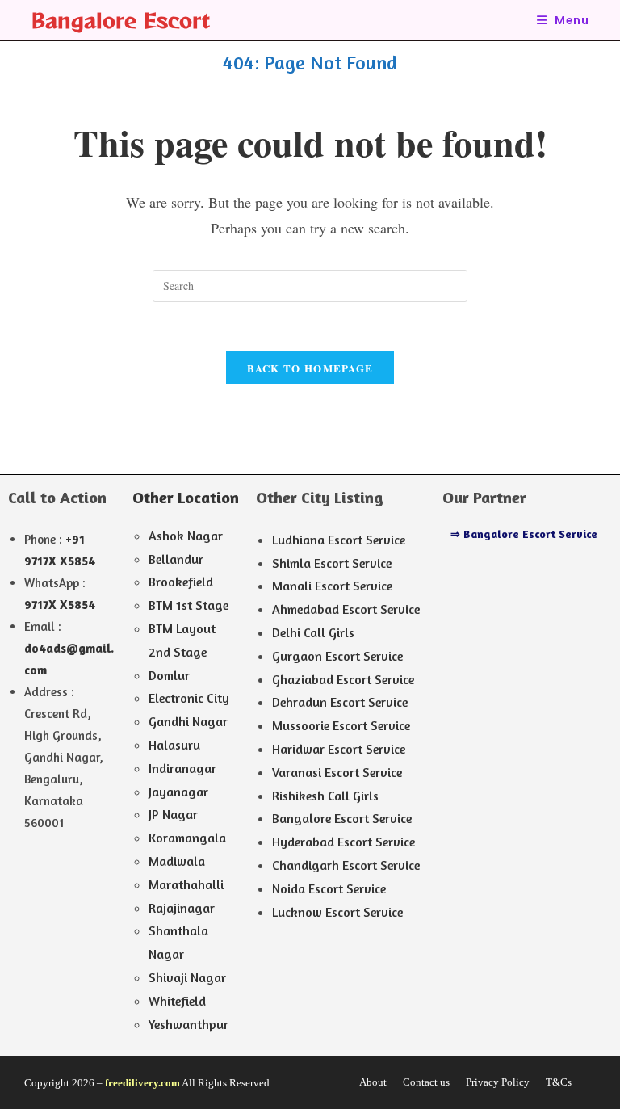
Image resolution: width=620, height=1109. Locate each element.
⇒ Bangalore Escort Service (523, 533)
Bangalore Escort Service (342, 818)
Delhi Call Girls (313, 632)
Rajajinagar (182, 908)
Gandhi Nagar (188, 721)
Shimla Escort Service (332, 563)
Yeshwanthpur (188, 1024)
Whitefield (177, 1001)
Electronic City (189, 698)
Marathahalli (186, 884)
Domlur (169, 675)
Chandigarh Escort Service (346, 865)
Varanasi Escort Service (337, 772)
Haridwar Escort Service (338, 749)
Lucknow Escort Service (337, 912)
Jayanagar (178, 791)
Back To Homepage (310, 368)
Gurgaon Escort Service (337, 656)
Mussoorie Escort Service (341, 725)
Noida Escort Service (329, 888)
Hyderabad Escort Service (343, 842)
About (373, 1082)
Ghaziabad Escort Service (343, 679)
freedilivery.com (142, 1083)
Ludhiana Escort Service (338, 539)
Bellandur (176, 559)
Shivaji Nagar (187, 977)
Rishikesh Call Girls (325, 796)
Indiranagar (182, 768)
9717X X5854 (59, 604)
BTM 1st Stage (188, 605)
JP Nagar (173, 814)
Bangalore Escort (120, 20)
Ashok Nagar (186, 535)
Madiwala (177, 861)
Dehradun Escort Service (340, 702)
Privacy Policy (498, 1082)
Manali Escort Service (332, 586)
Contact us (426, 1082)
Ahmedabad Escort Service (346, 609)
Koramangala (187, 838)
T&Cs (559, 1082)
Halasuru (174, 745)
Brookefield (181, 581)
